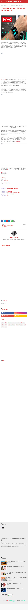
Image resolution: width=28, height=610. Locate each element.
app (6, 326)
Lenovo (5, 175)
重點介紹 (22, 322)
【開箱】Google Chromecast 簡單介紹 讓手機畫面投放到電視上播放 (17, 578)
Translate (11, 595)
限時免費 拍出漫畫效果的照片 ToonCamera (15, 566)
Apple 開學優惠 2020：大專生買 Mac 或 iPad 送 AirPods (16, 573)
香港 (3, 324)
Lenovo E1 (3, 79)
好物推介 (14, 322)
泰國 (6, 324)
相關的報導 (18, 141)
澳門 (25, 324)
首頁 (2, 5)
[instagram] (20, 313)
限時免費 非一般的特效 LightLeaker (14, 583)
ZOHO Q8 (6, 133)
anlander (6, 180)
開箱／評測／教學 (19, 324)
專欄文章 (13, 324)
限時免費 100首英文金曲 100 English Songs (15, 588)
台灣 (6, 322)
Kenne (3, 12)
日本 (3, 322)
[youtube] (7, 316)
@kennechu (9, 191)
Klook (8, 195)
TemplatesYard (12, 600)
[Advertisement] (14, 207)
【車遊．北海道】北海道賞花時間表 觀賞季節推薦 (13, 539)
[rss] (20, 316)
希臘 (18, 322)
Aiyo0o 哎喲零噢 (9, 188)
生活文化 (9, 322)
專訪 (9, 324)
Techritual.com (7, 183)
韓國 (3, 326)
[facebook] (7, 313)
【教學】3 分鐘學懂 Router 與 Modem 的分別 (16, 561)
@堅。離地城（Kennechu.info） (13, 192)
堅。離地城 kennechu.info (14, 1)
